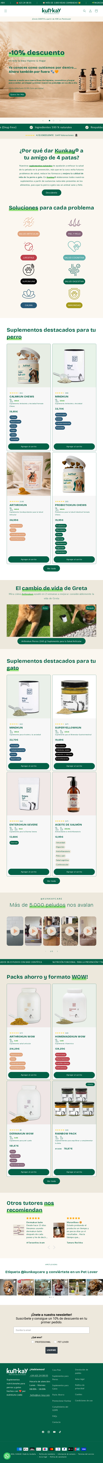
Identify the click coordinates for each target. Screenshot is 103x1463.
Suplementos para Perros (60, 1378)
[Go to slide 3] (53, 1296)
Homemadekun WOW (70, 1036)
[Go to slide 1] (49, 1296)
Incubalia (32, 1454)
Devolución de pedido (81, 1371)
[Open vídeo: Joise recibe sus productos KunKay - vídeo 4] (69, 931)
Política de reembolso (47, 1454)
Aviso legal (79, 1379)
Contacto (56, 1422)
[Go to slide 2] (51, 1296)
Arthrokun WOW (22, 1036)
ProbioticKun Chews (71, 504)
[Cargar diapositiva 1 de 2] (49, 121)
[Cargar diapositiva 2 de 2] (54, 121)
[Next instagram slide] (99, 1287)
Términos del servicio (86, 1454)
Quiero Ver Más (17, 94)
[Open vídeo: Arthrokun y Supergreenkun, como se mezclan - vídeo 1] (15, 931)
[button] (6, 11)
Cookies (78, 1394)
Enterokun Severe (24, 824)
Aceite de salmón (68, 824)
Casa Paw (56, 1370)
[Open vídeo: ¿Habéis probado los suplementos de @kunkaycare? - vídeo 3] (51, 931)
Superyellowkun (68, 727)
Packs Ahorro (58, 1395)
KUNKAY (18, 1454)
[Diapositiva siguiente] (60, 121)
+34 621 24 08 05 (39, 1375)
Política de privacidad (79, 1387)
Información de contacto (66, 1454)
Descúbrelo (51, 192)
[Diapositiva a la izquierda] (46, 951)
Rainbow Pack (65, 1133)
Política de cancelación (58, 1457)
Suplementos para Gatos (60, 1387)
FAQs (54, 1416)
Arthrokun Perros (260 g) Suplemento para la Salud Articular (51, 641)
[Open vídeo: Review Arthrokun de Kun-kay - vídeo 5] (88, 931)
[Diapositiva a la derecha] (57, 951)
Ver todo (51, 568)
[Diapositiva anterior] (43, 121)
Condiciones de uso (84, 1400)
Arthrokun (18, 504)
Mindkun (61, 396)
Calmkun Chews (22, 396)
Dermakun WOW (22, 1133)
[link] (8, 1287)
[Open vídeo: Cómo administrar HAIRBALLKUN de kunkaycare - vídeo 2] (33, 931)
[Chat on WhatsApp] (7, 1456)
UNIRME (51, 1350)
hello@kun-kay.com (40, 1395)
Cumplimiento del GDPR (60, 1408)
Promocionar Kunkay (61, 1401)
